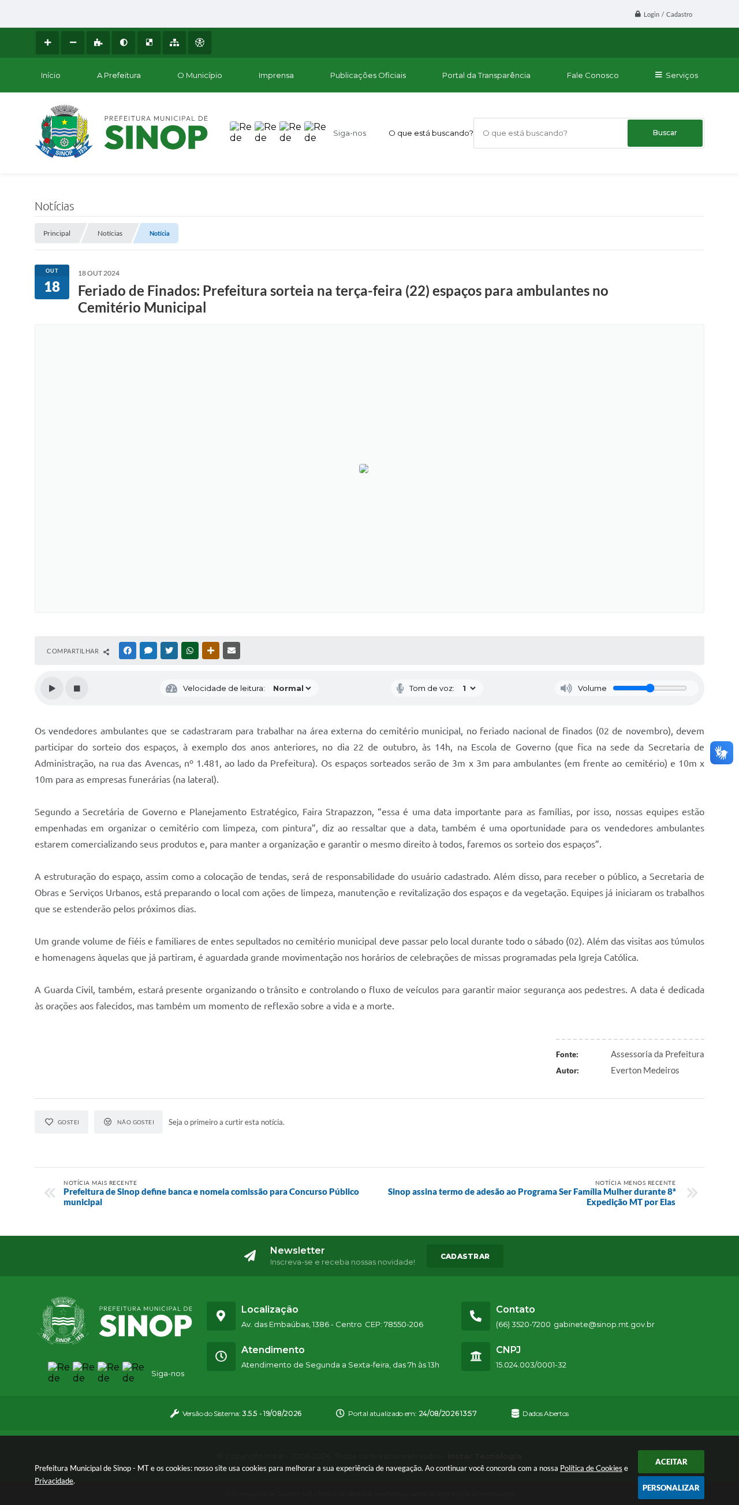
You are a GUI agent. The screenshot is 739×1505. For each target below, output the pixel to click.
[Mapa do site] (174, 42)
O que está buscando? (431, 133)
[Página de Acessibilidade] (199, 42)
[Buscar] (665, 133)
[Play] (52, 688)
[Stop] (76, 688)
